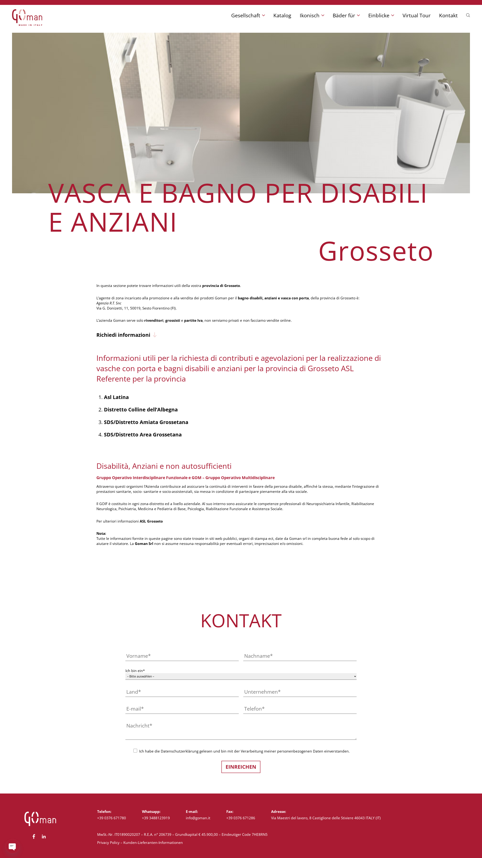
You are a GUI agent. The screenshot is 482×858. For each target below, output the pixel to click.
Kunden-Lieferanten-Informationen (153, 842)
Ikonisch (310, 15)
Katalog (282, 15)
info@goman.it (198, 817)
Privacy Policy (108, 842)
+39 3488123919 (156, 817)
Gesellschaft (245, 15)
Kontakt (448, 15)
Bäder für (344, 15)
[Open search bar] (468, 14)
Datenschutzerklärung (179, 751)
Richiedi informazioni (123, 334)
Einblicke (378, 15)
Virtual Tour (417, 15)
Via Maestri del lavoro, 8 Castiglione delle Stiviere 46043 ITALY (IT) (326, 817)
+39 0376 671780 (111, 817)
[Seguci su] (34, 838)
